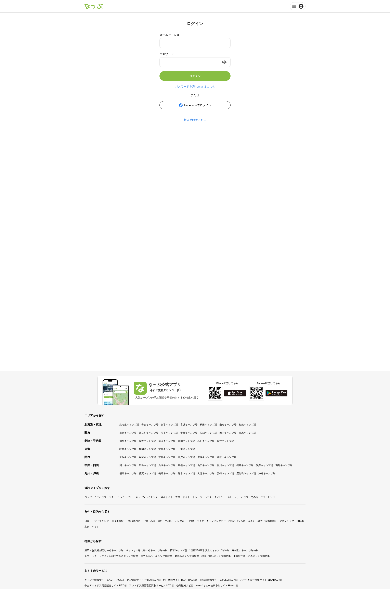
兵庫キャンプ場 (147, 457)
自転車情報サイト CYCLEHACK (217, 579)
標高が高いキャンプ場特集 (216, 556)
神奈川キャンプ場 (148, 432)
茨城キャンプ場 (208, 432)
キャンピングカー (216, 521)
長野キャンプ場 (147, 441)
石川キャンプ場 (205, 441)
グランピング (268, 497)
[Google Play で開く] (276, 393)
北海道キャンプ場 (129, 424)
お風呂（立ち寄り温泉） (241, 521)
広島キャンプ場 (147, 465)
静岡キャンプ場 (147, 449)
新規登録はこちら (195, 119)
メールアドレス (169, 35)
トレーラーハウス (202, 497)
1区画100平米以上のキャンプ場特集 (209, 550)
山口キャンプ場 (205, 465)
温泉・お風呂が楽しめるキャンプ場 (104, 550)
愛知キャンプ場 (167, 449)
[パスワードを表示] (224, 62)
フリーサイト (182, 497)
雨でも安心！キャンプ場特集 (156, 556)
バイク (200, 521)
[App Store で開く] (235, 393)
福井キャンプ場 (225, 441)
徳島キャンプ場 (245, 465)
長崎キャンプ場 (167, 473)
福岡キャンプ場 (127, 473)
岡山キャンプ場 (127, 465)
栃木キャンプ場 (227, 432)
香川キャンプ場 (225, 465)
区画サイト (167, 497)
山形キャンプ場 (227, 424)
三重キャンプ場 (186, 449)
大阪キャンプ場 (127, 457)
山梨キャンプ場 (127, 441)
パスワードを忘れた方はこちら (195, 86)
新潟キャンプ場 (167, 441)
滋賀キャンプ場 (186, 457)
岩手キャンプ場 (169, 424)
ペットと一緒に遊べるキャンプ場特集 (146, 550)
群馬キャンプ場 (247, 432)
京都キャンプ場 (167, 457)
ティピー (219, 497)
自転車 (300, 521)
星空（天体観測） (267, 521)
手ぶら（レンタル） (176, 521)
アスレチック (287, 521)
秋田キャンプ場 (208, 424)
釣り (191, 521)
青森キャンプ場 (149, 424)
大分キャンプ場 (205, 473)
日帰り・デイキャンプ (96, 521)
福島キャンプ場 (247, 424)
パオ (228, 497)
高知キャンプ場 (283, 465)
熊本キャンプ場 (186, 473)
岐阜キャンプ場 (127, 449)
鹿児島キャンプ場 (246, 473)
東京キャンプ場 (127, 432)
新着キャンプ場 (178, 550)
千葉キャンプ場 (188, 432)
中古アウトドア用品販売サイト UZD (104, 585)
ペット (95, 526)
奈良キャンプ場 (205, 457)
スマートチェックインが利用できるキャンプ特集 (111, 556)
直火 (86, 526)
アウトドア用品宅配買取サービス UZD (150, 585)
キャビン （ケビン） (147, 497)
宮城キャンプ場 (188, 424)
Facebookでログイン (197, 105)
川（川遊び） (118, 521)
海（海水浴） (135, 521)
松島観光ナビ (183, 585)
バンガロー (127, 497)
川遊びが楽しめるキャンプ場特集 (251, 556)
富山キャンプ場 (186, 441)
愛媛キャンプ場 (264, 465)
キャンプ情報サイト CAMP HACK (103, 579)
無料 (160, 521)
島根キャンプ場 (186, 465)
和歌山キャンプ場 (226, 457)
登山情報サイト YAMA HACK (142, 579)
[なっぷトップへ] (93, 6)
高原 (152, 521)
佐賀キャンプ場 (147, 473)
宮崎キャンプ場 (225, 473)
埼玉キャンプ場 (169, 432)
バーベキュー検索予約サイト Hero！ (216, 585)
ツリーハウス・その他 (246, 497)
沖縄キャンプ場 (266, 473)
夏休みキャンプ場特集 (187, 556)
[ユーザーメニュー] (298, 6)
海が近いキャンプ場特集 (245, 550)
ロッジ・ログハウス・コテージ (101, 497)
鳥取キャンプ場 (167, 465)
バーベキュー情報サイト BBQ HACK (260, 579)
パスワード (166, 54)
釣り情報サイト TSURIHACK (179, 579)
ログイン (195, 76)
